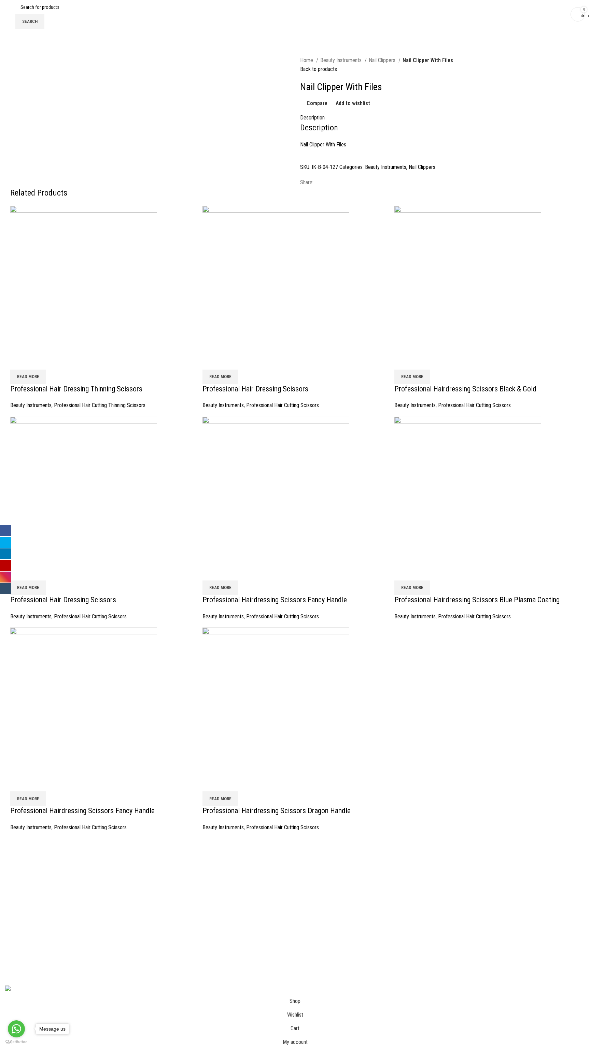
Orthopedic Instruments (473, 914)
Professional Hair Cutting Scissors (282, 405)
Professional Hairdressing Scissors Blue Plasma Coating (477, 599)
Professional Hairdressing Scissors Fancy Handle (274, 599)
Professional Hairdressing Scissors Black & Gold (465, 389)
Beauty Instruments (341, 60)
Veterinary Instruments (472, 902)
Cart (9, 876)
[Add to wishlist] (55, 361)
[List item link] (295, 932)
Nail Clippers (383, 60)
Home (307, 60)
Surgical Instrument (468, 863)
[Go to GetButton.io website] (16, 1042)
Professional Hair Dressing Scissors (255, 389)
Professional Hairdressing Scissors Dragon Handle (276, 810)
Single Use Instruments (472, 927)
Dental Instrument (467, 876)
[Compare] (18, 361)
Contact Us (17, 889)
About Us (15, 863)
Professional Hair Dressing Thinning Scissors (76, 389)
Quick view (37, 361)
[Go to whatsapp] (16, 1028)
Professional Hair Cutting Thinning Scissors (99, 405)
